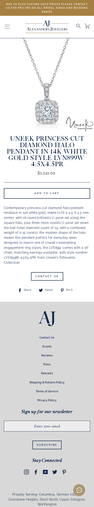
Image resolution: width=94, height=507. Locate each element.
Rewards (47, 373)
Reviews (47, 355)
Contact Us (47, 276)
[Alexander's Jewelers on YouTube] (45, 471)
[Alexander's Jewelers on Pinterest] (64, 471)
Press (47, 364)
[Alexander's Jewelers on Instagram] (26, 471)
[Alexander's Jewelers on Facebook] (35, 471)
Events (47, 346)
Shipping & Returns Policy (47, 382)
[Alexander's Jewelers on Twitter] (54, 471)
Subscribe (47, 444)
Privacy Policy (47, 400)
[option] (47, 8)
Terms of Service (47, 391)
